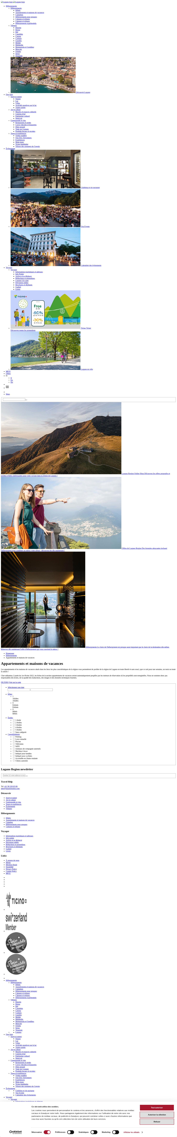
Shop (8, 394)
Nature (18, 99)
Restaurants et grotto (23, 123)
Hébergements (11, 6)
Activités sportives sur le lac (26, 105)
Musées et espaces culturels (25, 112)
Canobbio (19, 34)
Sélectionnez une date (16, 687)
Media (8, 863)
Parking (18, 737)
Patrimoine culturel (22, 116)
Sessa (17, 54)
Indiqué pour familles (23, 754)
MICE (8, 371)
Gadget (18, 287)
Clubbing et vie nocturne (24, 1091)
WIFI (17, 746)
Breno (17, 30)
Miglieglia (19, 45)
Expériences (20, 140)
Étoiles (10, 718)
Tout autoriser (157, 1108)
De (12, 382)
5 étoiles (18, 730)
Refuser (157, 1122)
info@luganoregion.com (10, 789)
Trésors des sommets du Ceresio (27, 146)
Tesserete (18, 56)
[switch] (70, 1132)
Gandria (18, 41)
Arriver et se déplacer (23, 276)
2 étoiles (18, 723)
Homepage (10, 653)
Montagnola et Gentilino (24, 47)
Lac (16, 101)
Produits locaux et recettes (25, 131)
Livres (17, 289)
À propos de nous (12, 860)
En (12, 380)
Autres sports (20, 107)
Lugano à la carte (22, 281)
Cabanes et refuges (22, 19)
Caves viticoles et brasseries (25, 125)
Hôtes (10, 694)
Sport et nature (16, 97)
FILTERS (5, 682)
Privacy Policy (11, 869)
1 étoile (18, 720)
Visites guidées (21, 136)
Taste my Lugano (22, 129)
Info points (10, 838)
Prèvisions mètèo (21, 283)
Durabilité (9, 867)
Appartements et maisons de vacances (29, 13)
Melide (18, 43)
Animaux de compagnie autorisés (28, 749)
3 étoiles (18, 725)
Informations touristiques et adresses (29, 272)
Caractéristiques (14, 734)
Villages (14, 26)
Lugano (18, 1032)
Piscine (18, 742)
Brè (16, 32)
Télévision (19, 744)
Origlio (18, 51)
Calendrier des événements (25, 1095)
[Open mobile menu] (7, 388)
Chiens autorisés (21, 761)
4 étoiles (18, 727)
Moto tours (19, 142)
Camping (9, 822)
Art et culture (16, 110)
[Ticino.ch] (16, 910)
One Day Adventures (23, 138)
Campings (19, 15)
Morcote (18, 49)
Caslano (18, 38)
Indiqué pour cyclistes (23, 756)
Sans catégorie (20, 732)
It (11, 378)
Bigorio (18, 28)
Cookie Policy (11, 871)
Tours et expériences (18, 133)
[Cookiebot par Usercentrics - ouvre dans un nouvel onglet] (15, 1132)
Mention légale (11, 865)
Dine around (20, 127)
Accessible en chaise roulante (26, 758)
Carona (18, 36)
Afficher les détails (131, 1132)
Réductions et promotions (25, 278)
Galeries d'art (20, 114)
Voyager (9, 268)
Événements (10, 149)
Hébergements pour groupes (26, 17)
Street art (18, 118)
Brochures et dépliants (23, 285)
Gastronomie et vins (18, 120)
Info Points (19, 274)
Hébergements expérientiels (25, 23)
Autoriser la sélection (157, 1115)
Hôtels (17, 10)
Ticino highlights (21, 144)
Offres (8, 374)
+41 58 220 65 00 (10, 786)
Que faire (9, 94)
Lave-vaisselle (20, 739)
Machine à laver (21, 751)
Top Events (19, 1093)
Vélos (17, 103)
